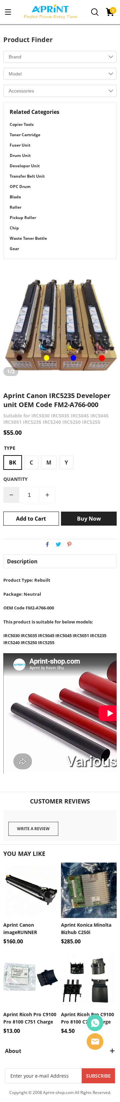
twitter (58, 544)
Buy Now (89, 518)
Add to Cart (31, 518)
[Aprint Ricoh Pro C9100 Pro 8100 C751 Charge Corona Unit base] (89, 979)
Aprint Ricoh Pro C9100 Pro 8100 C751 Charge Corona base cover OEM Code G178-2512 (30, 1018)
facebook (47, 544)
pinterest (69, 544)
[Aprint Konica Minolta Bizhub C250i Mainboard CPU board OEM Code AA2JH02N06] (89, 890)
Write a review (33, 829)
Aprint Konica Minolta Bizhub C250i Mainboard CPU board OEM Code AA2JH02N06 (88, 929)
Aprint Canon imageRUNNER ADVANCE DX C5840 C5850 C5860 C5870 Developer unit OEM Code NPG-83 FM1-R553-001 (31, 929)
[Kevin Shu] (95, 1023)
